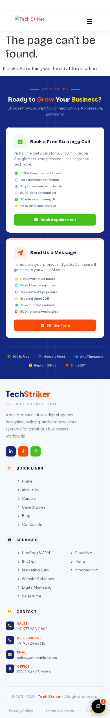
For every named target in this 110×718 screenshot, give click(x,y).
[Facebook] (23, 451)
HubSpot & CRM (36, 552)
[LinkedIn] (11, 451)
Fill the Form (58, 325)
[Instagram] (35, 451)
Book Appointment (58, 219)
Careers (29, 498)
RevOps (29, 561)
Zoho (80, 561)
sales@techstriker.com (37, 657)
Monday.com (86, 570)
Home (27, 481)
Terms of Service (59, 710)
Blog (26, 515)
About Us (30, 490)
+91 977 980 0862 (32, 629)
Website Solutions (38, 578)
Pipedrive (83, 552)
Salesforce (31, 596)
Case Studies (33, 507)
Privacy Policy (21, 710)
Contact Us (32, 524)
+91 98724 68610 (31, 643)
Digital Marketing (37, 587)
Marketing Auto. (36, 570)
